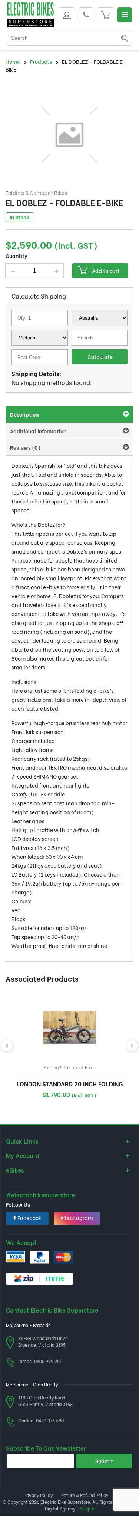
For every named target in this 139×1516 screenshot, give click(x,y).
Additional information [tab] (38, 431)
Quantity (16, 256)
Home (13, 61)
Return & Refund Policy (84, 1495)
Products (41, 61)
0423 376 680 (50, 1420)
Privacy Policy (38, 1495)
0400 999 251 (48, 1361)
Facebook (28, 1218)
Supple (87, 1508)
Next (132, 1045)
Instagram (79, 1218)
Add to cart (106, 270)
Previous (7, 1045)
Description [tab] (24, 414)
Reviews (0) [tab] (25, 447)
